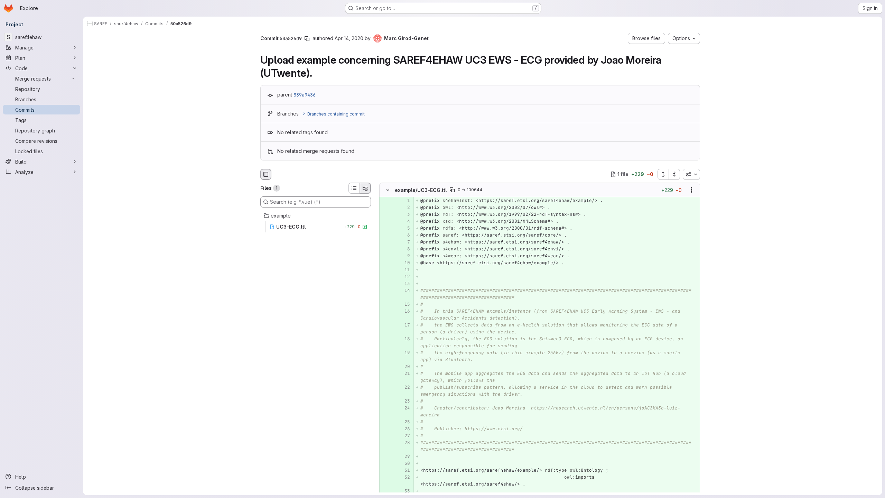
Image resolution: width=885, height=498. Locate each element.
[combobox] (691, 174)
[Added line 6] (404, 235)
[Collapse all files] (674, 174)
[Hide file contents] (388, 190)
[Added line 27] (404, 435)
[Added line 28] (404, 442)
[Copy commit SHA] (307, 39)
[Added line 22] (404, 387)
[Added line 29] (404, 456)
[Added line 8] (404, 249)
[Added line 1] (404, 200)
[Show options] (691, 190)
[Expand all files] (663, 174)
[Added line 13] (404, 283)
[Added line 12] (404, 276)
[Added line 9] (404, 255)
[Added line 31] (404, 470)
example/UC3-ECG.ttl (421, 190)
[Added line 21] (404, 373)
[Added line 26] (404, 428)
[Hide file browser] (265, 174)
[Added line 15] (404, 304)
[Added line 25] (404, 421)
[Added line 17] (404, 325)
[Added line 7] (404, 242)
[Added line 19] (404, 352)
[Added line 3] (404, 214)
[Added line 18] (404, 338)
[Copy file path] (452, 190)
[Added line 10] (404, 262)
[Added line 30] (404, 463)
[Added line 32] (404, 477)
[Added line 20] (404, 366)
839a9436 (305, 95)
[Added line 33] (404, 491)
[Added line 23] (404, 401)
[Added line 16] (404, 311)
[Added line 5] (404, 228)
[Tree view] (365, 188)
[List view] (354, 188)
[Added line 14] (404, 290)
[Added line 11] (404, 269)
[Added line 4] (404, 221)
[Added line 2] (404, 207)
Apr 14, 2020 (349, 38)
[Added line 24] (404, 408)
